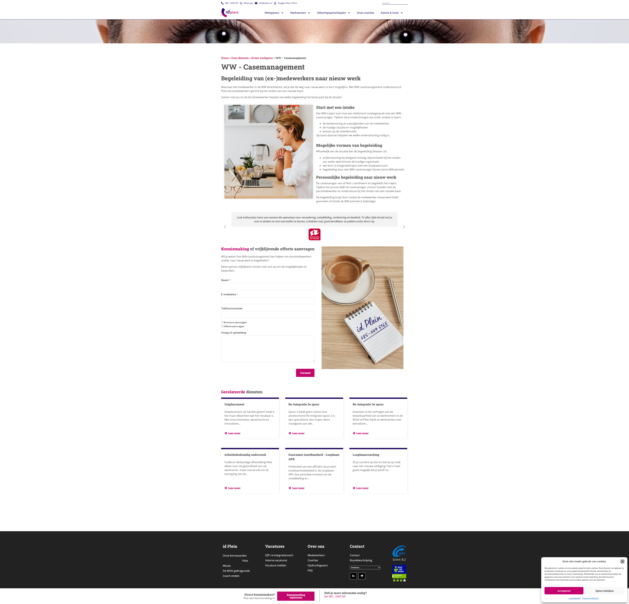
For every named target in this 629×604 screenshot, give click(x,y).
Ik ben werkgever (262, 58)
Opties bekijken (604, 590)
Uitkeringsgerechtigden (331, 12)
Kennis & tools (390, 12)
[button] (622, 561)
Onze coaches (365, 12)
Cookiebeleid (575, 598)
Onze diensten (240, 58)
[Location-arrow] (361, 576)
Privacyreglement (590, 598)
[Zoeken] (407, 3)
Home (225, 58)
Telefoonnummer (232, 308)
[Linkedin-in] (353, 576)
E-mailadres (229, 294)
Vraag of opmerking (233, 332)
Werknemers (298, 12)
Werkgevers (272, 12)
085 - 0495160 (337, 596)
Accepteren (564, 590)
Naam (225, 280)
